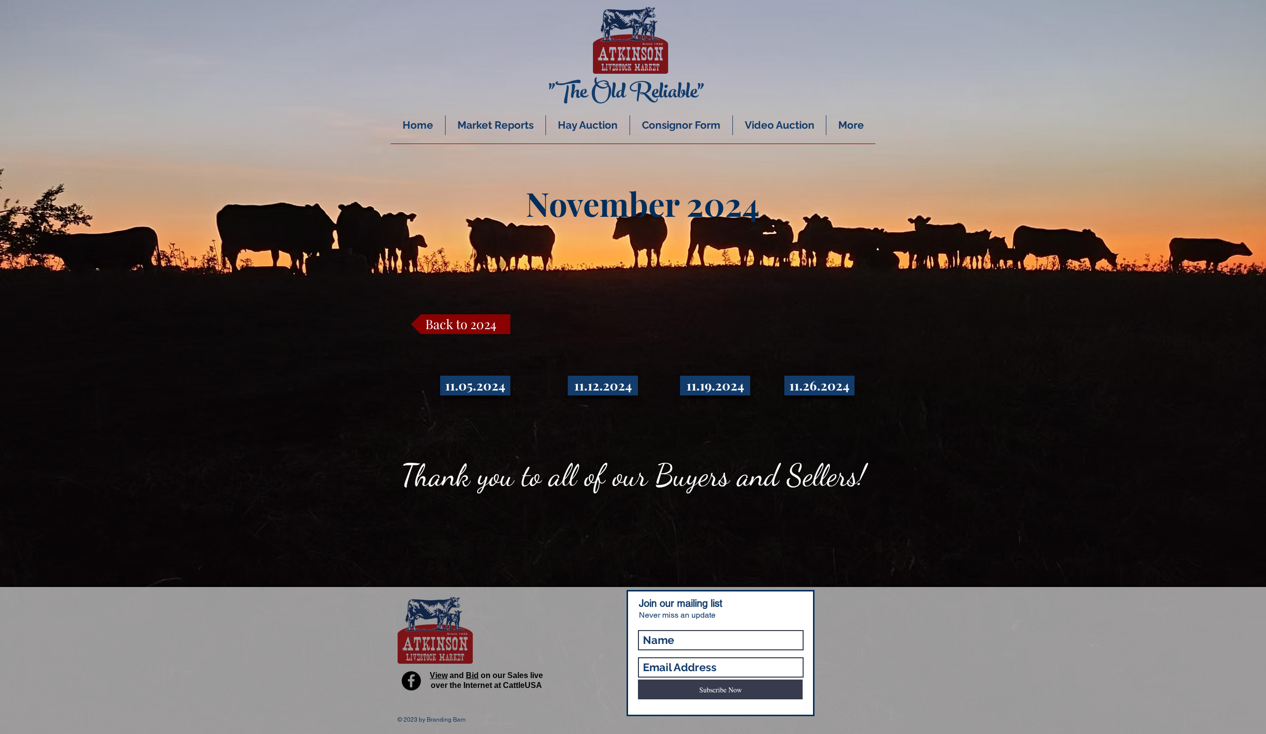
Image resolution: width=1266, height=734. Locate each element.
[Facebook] (411, 680)
